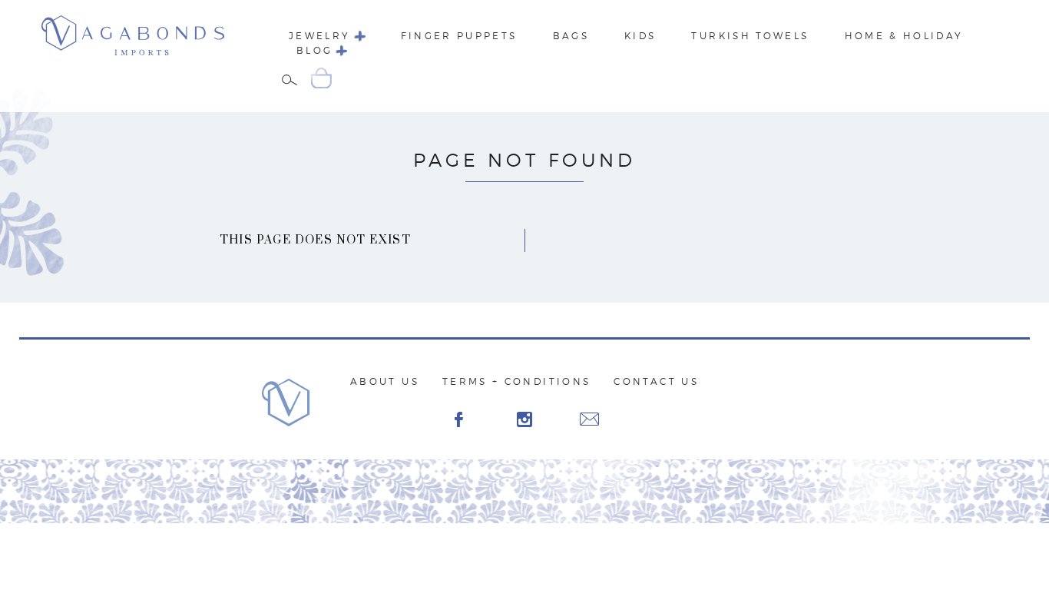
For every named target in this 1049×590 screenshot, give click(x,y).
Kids (640, 35)
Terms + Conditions (516, 381)
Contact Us (656, 381)
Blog (314, 50)
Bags (571, 35)
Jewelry (320, 35)
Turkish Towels (750, 35)
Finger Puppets (459, 35)
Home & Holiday (904, 35)
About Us (384, 381)
